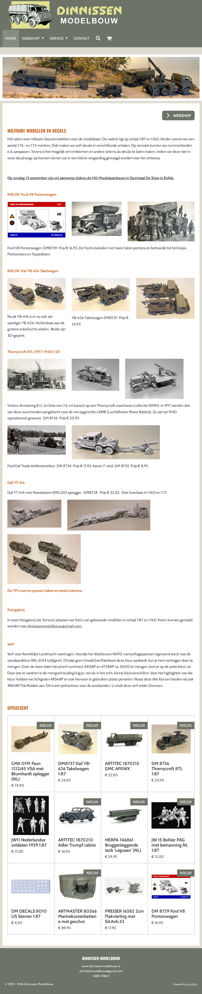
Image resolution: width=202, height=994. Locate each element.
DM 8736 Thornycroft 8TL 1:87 (167, 769)
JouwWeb (191, 984)
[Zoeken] (98, 38)
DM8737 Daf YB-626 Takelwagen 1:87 (74, 769)
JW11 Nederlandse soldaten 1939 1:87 (29, 842)
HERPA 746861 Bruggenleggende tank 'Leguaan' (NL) (123, 845)
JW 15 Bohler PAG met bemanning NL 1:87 (170, 845)
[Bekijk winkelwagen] (109, 38)
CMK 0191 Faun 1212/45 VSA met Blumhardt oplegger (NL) (30, 771)
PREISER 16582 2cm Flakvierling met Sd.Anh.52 (124, 916)
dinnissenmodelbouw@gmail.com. (54, 626)
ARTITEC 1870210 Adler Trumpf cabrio (77, 842)
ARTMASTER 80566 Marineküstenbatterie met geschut (77, 916)
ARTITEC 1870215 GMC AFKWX (122, 766)
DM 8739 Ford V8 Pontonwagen (168, 914)
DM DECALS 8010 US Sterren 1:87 (29, 914)
